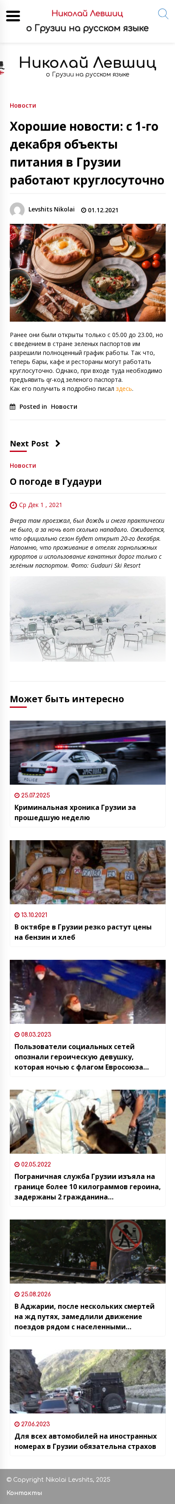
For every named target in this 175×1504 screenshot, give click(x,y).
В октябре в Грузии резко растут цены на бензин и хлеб (83, 932)
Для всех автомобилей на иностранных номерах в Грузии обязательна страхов (85, 1441)
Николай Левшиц (87, 63)
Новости (23, 104)
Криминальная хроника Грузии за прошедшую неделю (75, 812)
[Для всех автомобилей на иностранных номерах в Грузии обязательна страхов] (88, 1381)
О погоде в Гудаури (56, 481)
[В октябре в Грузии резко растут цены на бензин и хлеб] (88, 872)
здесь (124, 388)
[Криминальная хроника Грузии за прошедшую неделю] (88, 753)
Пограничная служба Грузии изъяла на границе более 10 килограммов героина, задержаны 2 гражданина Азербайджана (87, 1187)
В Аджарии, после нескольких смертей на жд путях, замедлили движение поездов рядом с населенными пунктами (84, 1317)
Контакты (24, 1493)
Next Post (29, 443)
